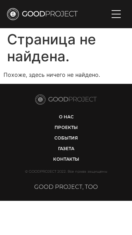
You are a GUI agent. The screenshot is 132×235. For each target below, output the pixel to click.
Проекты (66, 127)
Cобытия (66, 138)
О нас (66, 116)
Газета (66, 148)
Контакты (66, 159)
